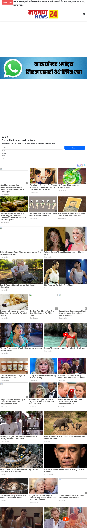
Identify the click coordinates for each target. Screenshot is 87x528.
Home (4, 151)
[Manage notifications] (82, 523)
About (4, 153)
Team (3, 155)
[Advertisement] (43, 39)
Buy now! (4, 158)
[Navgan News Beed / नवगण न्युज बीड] (43, 14)
